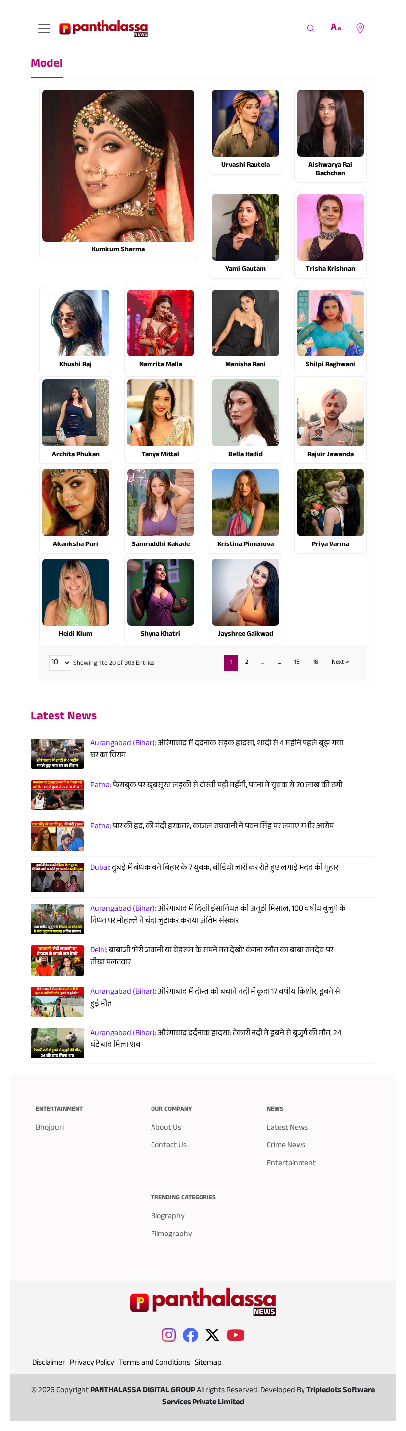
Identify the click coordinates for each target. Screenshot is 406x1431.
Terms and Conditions (154, 1363)
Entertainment (291, 1164)
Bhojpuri (50, 1128)
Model (47, 65)
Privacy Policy (92, 1363)
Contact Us (169, 1146)
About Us (166, 1128)
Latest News (64, 717)
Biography (168, 1217)
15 (297, 662)
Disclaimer (48, 1363)
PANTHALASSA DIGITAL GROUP (143, 1391)
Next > (340, 662)
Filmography (171, 1234)
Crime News (286, 1146)
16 (315, 662)
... (262, 662)
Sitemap (208, 1363)
